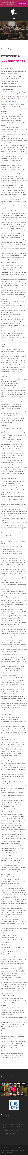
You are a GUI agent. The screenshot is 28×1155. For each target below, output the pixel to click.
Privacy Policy (14, 1150)
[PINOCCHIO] (14, 12)
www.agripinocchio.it (13, 60)
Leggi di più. (9, 4)
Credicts (8, 1152)
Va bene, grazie (22, 3)
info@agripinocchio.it (7, 68)
